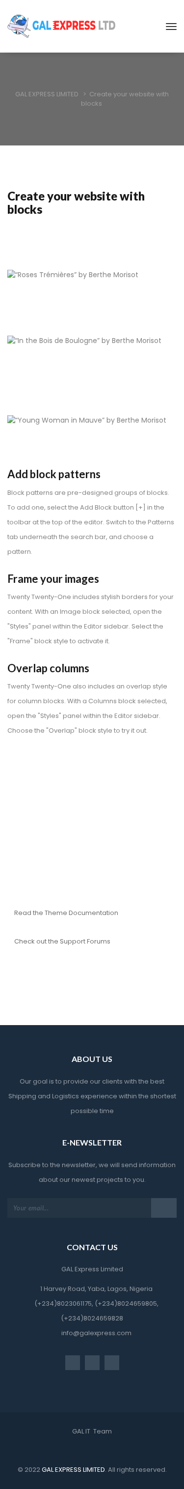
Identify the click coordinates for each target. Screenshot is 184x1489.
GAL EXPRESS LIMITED (72, 1469)
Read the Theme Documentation (66, 912)
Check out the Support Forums (62, 941)
